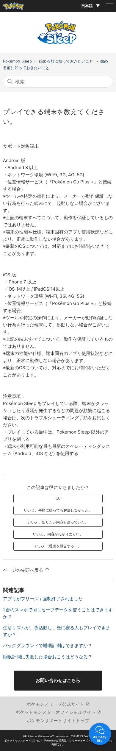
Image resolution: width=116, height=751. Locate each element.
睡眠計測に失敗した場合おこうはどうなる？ (47, 657)
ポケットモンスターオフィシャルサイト (55, 712)
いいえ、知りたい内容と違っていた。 (58, 522)
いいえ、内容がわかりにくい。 (58, 534)
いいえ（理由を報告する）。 (58, 546)
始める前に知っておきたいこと (66, 61)
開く (100, 735)
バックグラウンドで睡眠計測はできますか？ (47, 645)
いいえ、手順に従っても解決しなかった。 (58, 510)
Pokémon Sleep (17, 61)
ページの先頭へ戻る (23, 570)
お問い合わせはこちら (58, 680)
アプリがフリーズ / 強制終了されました (43, 599)
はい (58, 498)
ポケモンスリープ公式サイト (55, 704)
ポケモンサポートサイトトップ (58, 720)
